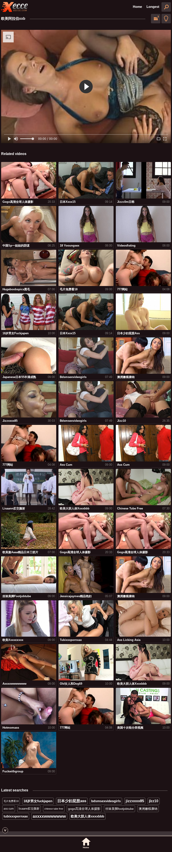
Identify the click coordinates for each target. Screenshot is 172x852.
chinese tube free (53, 808)
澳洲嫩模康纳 (148, 808)
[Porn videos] (14, 7)
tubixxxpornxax (16, 816)
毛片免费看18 (11, 801)
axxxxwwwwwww (49, 816)
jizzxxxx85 (135, 801)
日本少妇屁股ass (71, 801)
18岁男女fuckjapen (38, 801)
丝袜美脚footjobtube (119, 808)
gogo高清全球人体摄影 (84, 808)
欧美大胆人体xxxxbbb (87, 816)
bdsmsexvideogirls (106, 801)
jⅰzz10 (153, 801)
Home (137, 7)
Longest (152, 7)
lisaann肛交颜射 (29, 808)
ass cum (9, 808)
